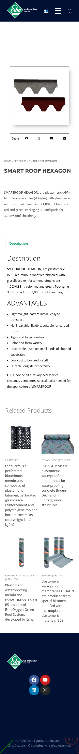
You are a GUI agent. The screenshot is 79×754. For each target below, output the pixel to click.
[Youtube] (45, 680)
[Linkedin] (34, 690)
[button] (26, 138)
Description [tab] (18, 243)
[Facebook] (34, 680)
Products (20, 161)
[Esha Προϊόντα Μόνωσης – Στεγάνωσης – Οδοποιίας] (22, 10)
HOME (7, 161)
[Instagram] (45, 690)
